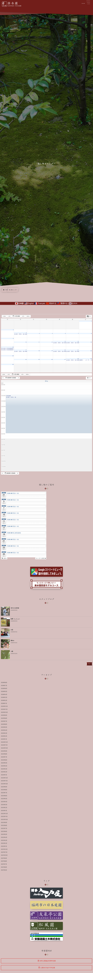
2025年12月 (4, 706)
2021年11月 (4, 852)
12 (52, 342)
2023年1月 (4, 810)
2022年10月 (4, 819)
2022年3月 (4, 840)
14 (78, 341)
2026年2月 (4, 700)
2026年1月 (4, 703)
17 (26, 350)
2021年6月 (4, 867)
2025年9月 (4, 715)
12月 (23, 316)
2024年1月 (4, 775)
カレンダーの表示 (40, 558)
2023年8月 (4, 789)
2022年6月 (4, 831)
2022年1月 (4, 846)
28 (78, 358)
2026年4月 (4, 694)
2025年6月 (4, 724)
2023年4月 (4, 801)
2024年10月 (4, 748)
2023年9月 (4, 787)
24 (26, 359)
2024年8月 (4, 754)
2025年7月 (4, 721)
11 (39, 342)
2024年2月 (4, 772)
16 (13, 347)
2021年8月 (4, 861)
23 (13, 356)
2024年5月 (4, 763)
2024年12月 (4, 742)
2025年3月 (4, 733)
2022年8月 (4, 825)
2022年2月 (4, 843)
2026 (28, 316)
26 (52, 359)
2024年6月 (4, 760)
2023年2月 (4, 807)
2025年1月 (4, 739)
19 (52, 350)
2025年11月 (4, 709)
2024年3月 (4, 769)
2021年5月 (4, 870)
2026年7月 (4, 685)
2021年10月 (4, 855)
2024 (4, 316)
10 (26, 342)
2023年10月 (4, 784)
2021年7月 (4, 864)
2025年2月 (4, 736)
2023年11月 (4, 781)
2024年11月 (4, 745)
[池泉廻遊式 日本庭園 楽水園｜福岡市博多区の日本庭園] (13, 4)
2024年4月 (4, 766)
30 (13, 364)
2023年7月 (4, 792)
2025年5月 (4, 727)
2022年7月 (4, 828)
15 (91, 342)
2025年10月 (4, 712)
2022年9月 (4, 822)
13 (65, 341)
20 (65, 350)
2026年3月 (4, 697)
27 (65, 359)
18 (39, 350)
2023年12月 (4, 778)
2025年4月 (4, 730)
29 (91, 358)
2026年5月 (4, 691)
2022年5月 (4, 834)
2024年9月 (4, 751)
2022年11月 (4, 816)
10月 (9, 316)
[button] (4, 558)
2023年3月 (4, 804)
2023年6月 (4, 795)
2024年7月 (4, 757)
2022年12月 (4, 813)
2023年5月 (4, 798)
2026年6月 (4, 688)
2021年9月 (4, 858)
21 (78, 350)
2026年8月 (4, 682)
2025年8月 (4, 718)
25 (39, 359)
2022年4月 (4, 837)
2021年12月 (4, 849)
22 (91, 350)
